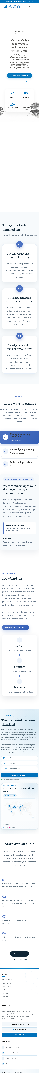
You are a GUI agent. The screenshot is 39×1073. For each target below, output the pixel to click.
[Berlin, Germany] (22, 805)
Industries (5, 990)
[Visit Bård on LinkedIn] (19, 1035)
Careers (5, 996)
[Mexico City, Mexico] (12, 811)
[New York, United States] (15, 807)
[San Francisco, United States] (9, 808)
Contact (5, 1000)
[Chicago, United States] (13, 807)
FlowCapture (6, 983)
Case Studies (6, 986)
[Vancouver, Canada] (9, 805)
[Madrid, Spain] (20, 808)
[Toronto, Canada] (14, 806)
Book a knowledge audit (19, 76)
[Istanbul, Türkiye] (24, 808)
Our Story (5, 993)
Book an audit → (19, 954)
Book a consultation (18, 775)
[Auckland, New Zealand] (33, 816)
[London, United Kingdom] (20, 805)
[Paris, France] (21, 806)
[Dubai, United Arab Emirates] (25, 810)
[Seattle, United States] (9, 807)
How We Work (7, 980)
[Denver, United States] (11, 808)
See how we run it (19, 81)
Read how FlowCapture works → (15, 627)
